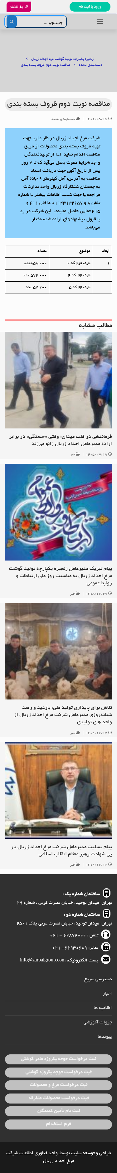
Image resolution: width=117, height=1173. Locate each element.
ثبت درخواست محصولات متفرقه (59, 1098)
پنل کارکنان (16, 6)
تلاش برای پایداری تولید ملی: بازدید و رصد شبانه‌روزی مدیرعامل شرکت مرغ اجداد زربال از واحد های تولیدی (63, 715)
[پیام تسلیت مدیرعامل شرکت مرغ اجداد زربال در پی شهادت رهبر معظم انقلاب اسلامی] (58, 790)
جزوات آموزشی (98, 1022)
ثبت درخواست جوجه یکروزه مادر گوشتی (58, 1059)
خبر (73, 455)
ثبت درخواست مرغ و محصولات (58, 1085)
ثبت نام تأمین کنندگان (58, 1111)
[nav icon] (100, 21)
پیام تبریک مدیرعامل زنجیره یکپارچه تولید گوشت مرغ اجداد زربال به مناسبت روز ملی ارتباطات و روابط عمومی (60, 576)
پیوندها (105, 1036)
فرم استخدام (58, 1124)
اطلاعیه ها (103, 1008)
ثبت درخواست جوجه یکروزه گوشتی (58, 1072)
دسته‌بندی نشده (63, 119)
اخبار (107, 993)
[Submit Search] (12, 21)
